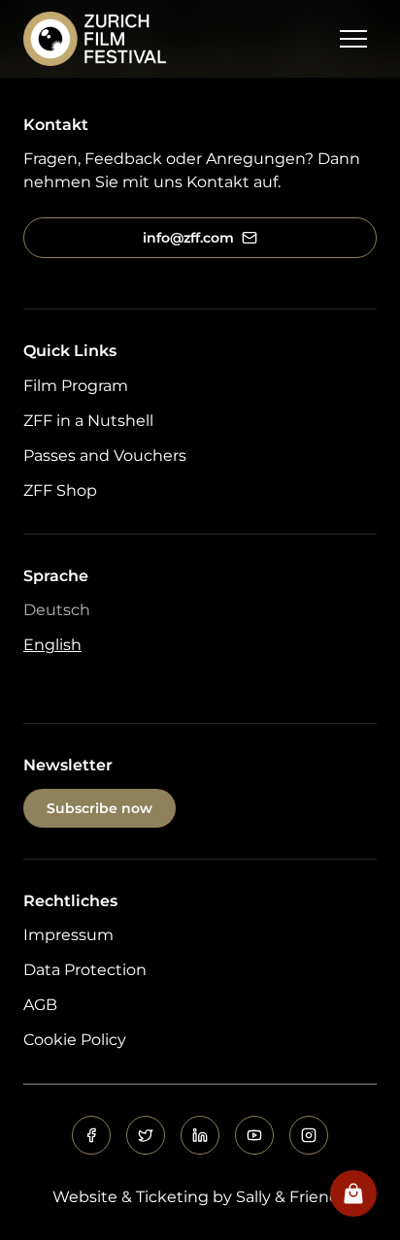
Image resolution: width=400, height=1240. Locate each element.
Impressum (68, 935)
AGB (40, 1004)
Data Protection (85, 970)
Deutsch (56, 610)
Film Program (75, 385)
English (52, 645)
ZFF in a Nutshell (88, 420)
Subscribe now (99, 808)
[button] (353, 39)
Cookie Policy (74, 1039)
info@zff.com (188, 237)
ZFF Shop (60, 490)
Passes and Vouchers (104, 455)
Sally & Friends (292, 1197)
